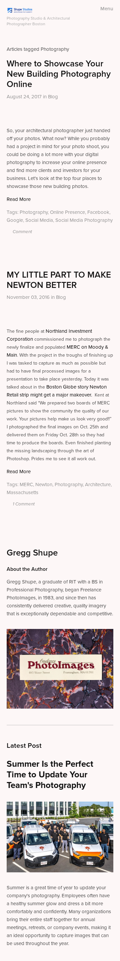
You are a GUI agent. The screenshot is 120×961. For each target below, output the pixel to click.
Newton (43, 484)
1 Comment (23, 504)
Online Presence (67, 212)
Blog (53, 96)
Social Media (39, 220)
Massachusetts (22, 492)
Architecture (98, 484)
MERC (26, 484)
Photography (34, 212)
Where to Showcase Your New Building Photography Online (59, 73)
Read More (19, 199)
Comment (22, 231)
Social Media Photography (84, 220)
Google (15, 220)
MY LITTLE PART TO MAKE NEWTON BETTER (59, 279)
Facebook (98, 212)
